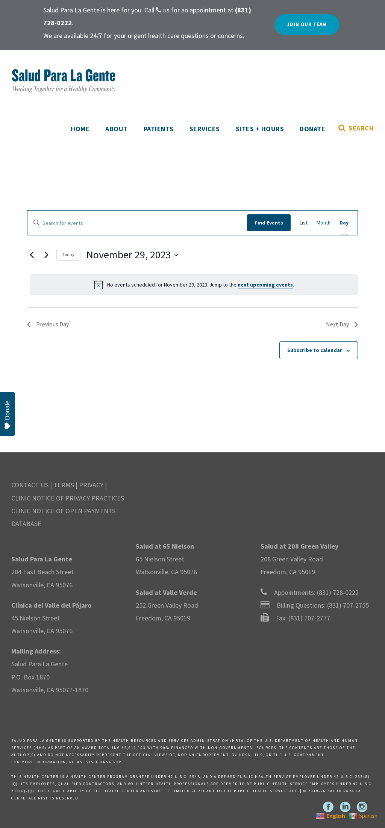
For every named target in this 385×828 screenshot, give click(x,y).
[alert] (194, 284)
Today (68, 254)
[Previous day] (31, 254)
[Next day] (46, 254)
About (116, 128)
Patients (159, 128)
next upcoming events (265, 284)
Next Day (337, 324)
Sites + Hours (260, 128)
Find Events (269, 222)
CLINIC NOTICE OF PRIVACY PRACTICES (67, 498)
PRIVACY (91, 485)
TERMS (63, 485)
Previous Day (52, 324)
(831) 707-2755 (348, 605)
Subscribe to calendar (314, 350)
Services (204, 128)
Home (80, 128)
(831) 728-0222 (338, 592)
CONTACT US (30, 485)
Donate (312, 128)
